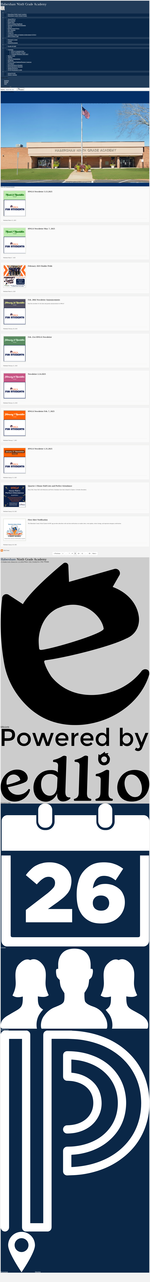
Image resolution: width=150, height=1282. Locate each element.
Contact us (10, 33)
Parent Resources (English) (15, 65)
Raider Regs (11, 22)
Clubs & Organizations (14, 59)
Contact (10, 41)
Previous (57, 553)
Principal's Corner (12, 39)
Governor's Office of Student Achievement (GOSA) (22, 35)
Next (93, 553)
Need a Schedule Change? (18, 52)
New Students (11, 30)
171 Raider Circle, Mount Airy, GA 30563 (12, 562)
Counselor (10, 49)
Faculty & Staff (12, 46)
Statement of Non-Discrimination (17, 25)
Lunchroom (11, 63)
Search (2, 89)
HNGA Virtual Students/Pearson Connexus (19, 62)
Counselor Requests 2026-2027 (19, 54)
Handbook (10, 60)
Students (6, 80)
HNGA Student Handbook (15, 24)
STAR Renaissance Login (15, 70)
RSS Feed (6, 550)
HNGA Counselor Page (17, 51)
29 (89, 553)
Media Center (11, 56)
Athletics (10, 57)
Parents (6, 82)
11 (82, 553)
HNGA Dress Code (13, 36)
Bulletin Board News (13, 28)
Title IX (10, 27)
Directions (10, 31)
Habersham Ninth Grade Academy (17, 14)
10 (78, 553)
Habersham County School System (17, 16)
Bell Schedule (11, 20)
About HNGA (12, 19)
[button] (9, 12)
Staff (5, 84)
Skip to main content (6, 1)
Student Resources (13, 68)
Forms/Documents (13, 43)
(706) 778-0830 (32, 562)
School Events (12, 73)
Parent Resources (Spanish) (15, 66)
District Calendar (12, 75)
